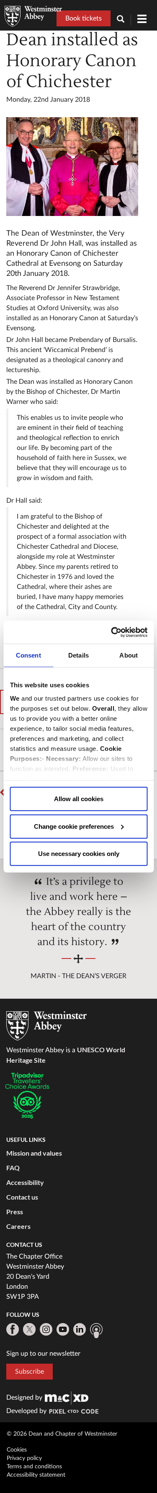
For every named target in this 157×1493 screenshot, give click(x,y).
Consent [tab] (28, 655)
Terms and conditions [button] (34, 1467)
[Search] (124, 20)
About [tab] (128, 655)
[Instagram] (46, 1329)
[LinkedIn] (79, 1329)
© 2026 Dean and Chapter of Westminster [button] (62, 1434)
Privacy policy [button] (24, 1458)
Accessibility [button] (25, 1182)
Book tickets (83, 18)
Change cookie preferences (74, 826)
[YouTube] (63, 1329)
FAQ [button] (13, 1168)
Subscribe (29, 1371)
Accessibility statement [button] (36, 1475)
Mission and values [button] (34, 1153)
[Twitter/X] (29, 1329)
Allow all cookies (78, 798)
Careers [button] (18, 1226)
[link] (66, 1397)
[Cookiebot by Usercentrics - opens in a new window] (111, 632)
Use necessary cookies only (78, 853)
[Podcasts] (96, 1330)
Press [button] (14, 1211)
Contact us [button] (22, 1197)
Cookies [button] (17, 1450)
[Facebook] (12, 1329)
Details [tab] (78, 655)
